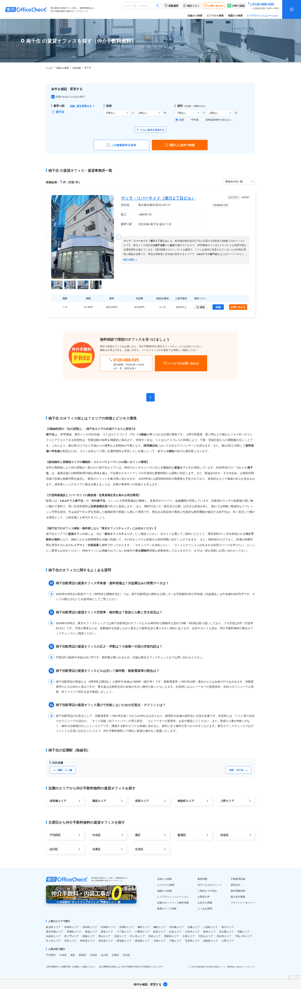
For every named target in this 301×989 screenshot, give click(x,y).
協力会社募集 (238, 896)
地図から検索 (235, 15)
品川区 (104, 955)
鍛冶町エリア (53, 927)
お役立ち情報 (205, 902)
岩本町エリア (90, 927)
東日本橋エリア (54, 931)
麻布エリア (209, 931)
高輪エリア (243, 931)
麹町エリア (159, 927)
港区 (72, 955)
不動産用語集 (238, 878)
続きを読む (129, 259)
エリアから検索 (215, 15)
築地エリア (91, 931)
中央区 (63, 955)
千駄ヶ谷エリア (243, 936)
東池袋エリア (124, 940)
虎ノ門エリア (71, 936)
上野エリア (228, 940)
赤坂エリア (120, 936)
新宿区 (82, 955)
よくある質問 (205, 908)
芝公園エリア (226, 931)
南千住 (60, 112)
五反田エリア (192, 940)
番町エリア (143, 927)
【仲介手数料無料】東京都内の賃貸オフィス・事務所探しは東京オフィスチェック (223, 966)
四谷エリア (154, 936)
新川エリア (228, 927)
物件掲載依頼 (238, 890)
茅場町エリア (74, 931)
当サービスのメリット (210, 884)
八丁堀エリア (124, 931)
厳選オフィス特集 (167, 908)
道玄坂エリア (105, 940)
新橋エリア (89, 936)
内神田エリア (71, 927)
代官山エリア (205, 936)
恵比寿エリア (224, 936)
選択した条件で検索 (182, 145)
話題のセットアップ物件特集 (173, 902)
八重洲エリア (142, 931)
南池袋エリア (142, 940)
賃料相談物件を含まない (218, 119)
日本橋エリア (176, 927)
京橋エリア (193, 927)
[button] (118, 237)
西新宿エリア (171, 936)
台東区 (115, 955)
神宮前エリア (87, 940)
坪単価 (194, 119)
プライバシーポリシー (243, 902)
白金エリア (175, 931)
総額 (181, 119)
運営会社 (235, 884)
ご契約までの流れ (207, 890)
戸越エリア (175, 940)
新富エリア (107, 931)
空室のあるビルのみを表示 (70, 96)
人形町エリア (210, 927)
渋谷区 (93, 955)
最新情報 (202, 878)
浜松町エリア (53, 936)
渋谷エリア (70, 940)
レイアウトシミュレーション (263, 15)
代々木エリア (53, 940)
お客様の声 (204, 896)
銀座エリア (159, 931)
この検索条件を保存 (123, 145)
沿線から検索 (195, 15)
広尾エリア (189, 936)
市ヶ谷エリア (137, 936)
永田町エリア (126, 927)
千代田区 (51, 955)
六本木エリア (192, 931)
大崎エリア (159, 940)
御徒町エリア (210, 940)
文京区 (126, 955)
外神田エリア (108, 927)
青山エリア (104, 936)
